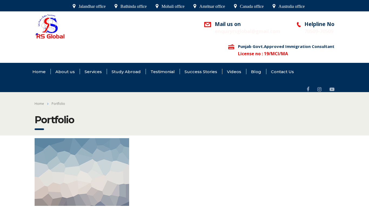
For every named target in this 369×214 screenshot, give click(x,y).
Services (93, 71)
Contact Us (282, 71)
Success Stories (201, 71)
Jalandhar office (92, 6)
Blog (256, 71)
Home (39, 71)
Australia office (292, 6)
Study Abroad (126, 71)
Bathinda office (133, 6)
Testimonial (162, 71)
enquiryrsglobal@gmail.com (247, 31)
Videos (234, 71)
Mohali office (173, 6)
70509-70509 (318, 31)
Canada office (252, 6)
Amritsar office (212, 6)
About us (65, 71)
